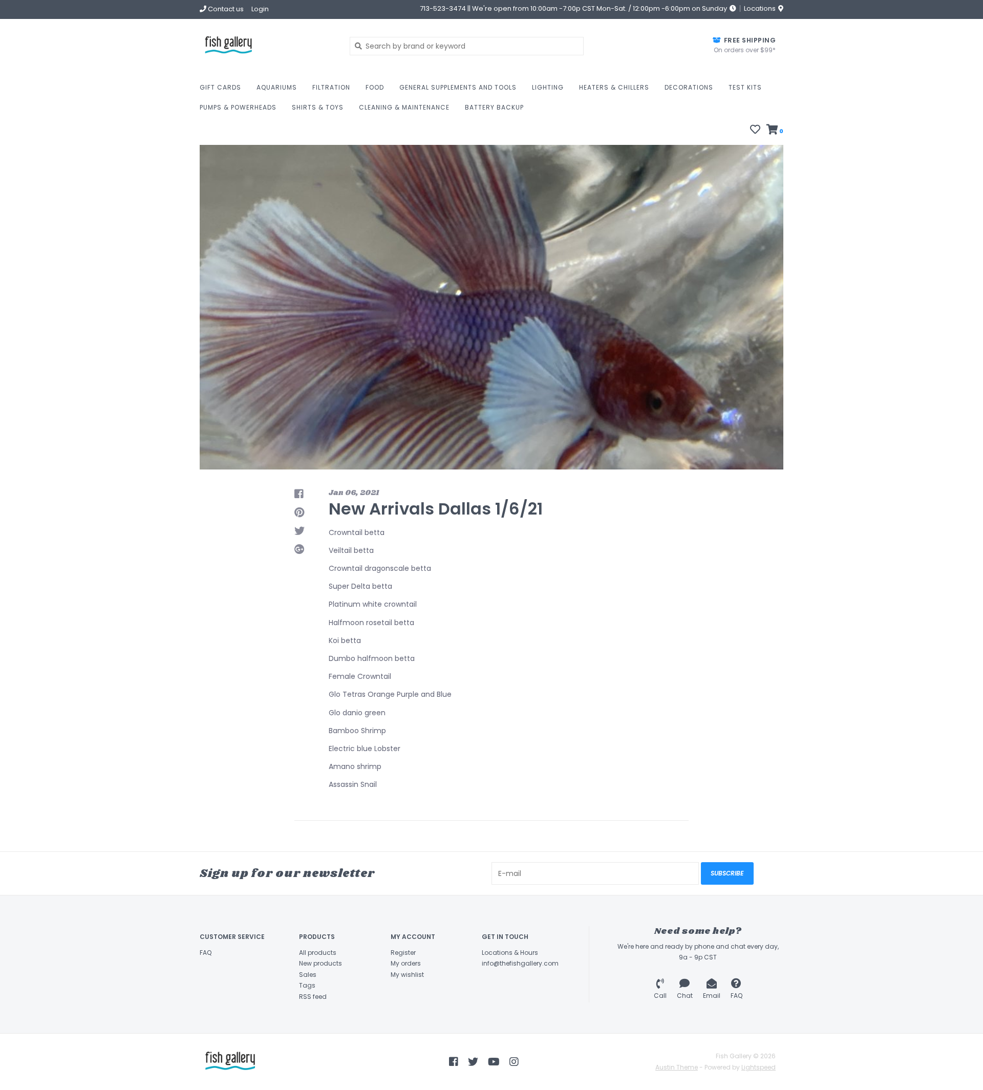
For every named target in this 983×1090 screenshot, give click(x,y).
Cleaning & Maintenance (404, 107)
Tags (307, 985)
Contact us (225, 9)
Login (260, 9)
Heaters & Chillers (614, 87)
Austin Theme (676, 1067)
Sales (307, 974)
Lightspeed (758, 1067)
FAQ (205, 952)
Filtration (331, 87)
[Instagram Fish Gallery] (514, 1062)
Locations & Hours (510, 952)
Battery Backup (494, 107)
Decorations (689, 87)
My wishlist (407, 974)
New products (320, 963)
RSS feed (313, 996)
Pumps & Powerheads (238, 107)
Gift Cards (220, 87)
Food (375, 87)
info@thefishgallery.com (520, 963)
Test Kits (745, 87)
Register (403, 952)
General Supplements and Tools (458, 87)
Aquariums (277, 87)
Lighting (548, 87)
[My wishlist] (755, 130)
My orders (406, 963)
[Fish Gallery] (267, 46)
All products (317, 952)
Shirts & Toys (318, 107)
